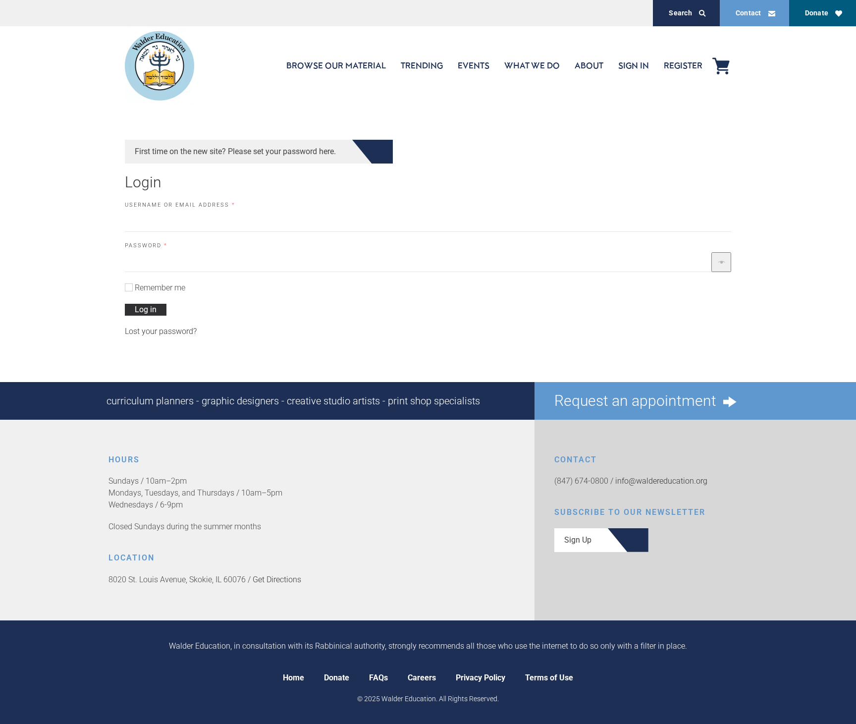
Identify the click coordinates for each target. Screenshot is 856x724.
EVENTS (473, 65)
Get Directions (277, 579)
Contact (748, 13)
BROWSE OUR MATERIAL (336, 65)
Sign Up (577, 540)
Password (162, 245)
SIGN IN (633, 65)
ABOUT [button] (589, 65)
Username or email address (196, 204)
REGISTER (683, 65)
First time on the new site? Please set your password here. (235, 151)
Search (680, 13)
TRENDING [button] (422, 65)
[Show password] (721, 262)
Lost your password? (161, 331)
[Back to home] (159, 65)
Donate (816, 13)
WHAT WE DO (532, 65)
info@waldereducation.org (661, 481)
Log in (146, 309)
